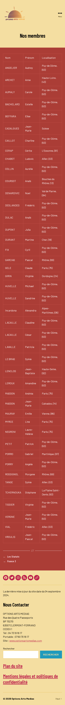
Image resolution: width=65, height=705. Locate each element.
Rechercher (9, 648)
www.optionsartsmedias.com (25, 640)
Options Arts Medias (23, 698)
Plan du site (13, 666)
